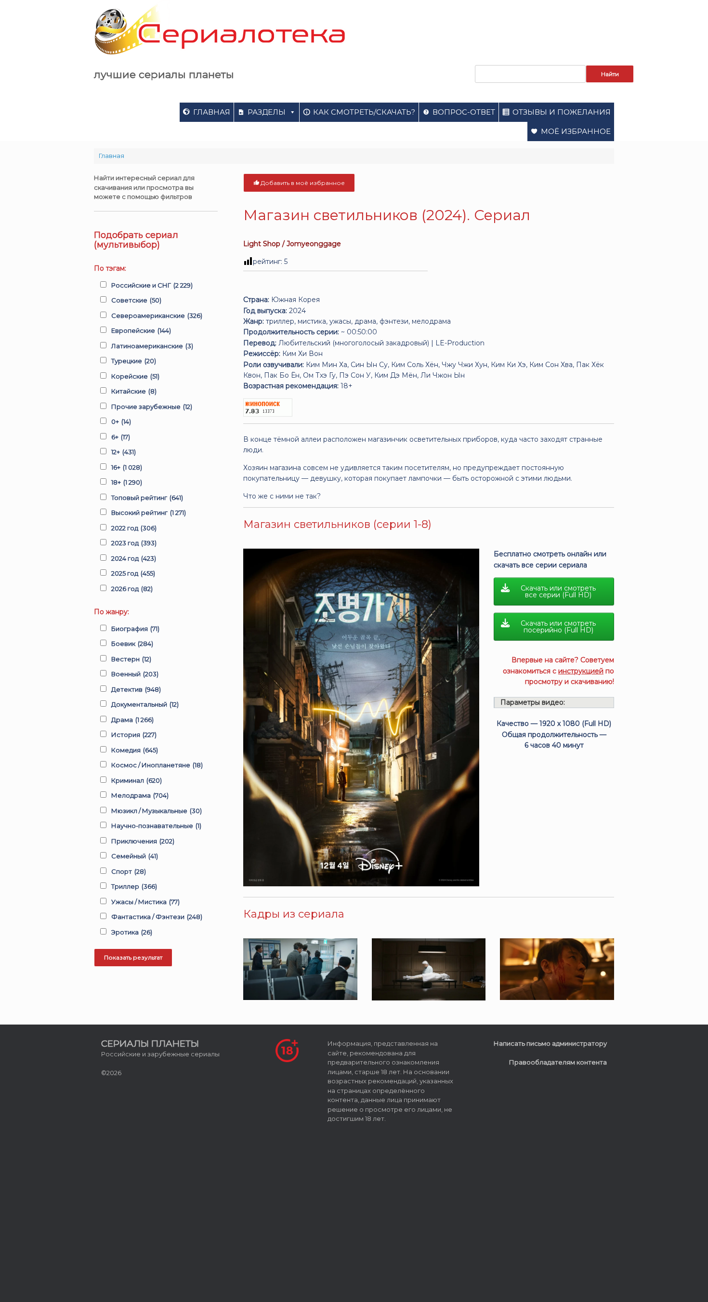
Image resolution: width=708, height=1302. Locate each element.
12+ (123, 452)
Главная (211, 112)
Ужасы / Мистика (145, 902)
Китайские (134, 391)
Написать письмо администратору (550, 1043)
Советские (136, 300)
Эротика (131, 932)
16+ (126, 467)
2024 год (133, 558)
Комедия (134, 750)
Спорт (128, 871)
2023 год (134, 543)
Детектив (136, 689)
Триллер (134, 886)
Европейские (141, 330)
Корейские (135, 376)
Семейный (134, 856)
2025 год (133, 573)
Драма (132, 719)
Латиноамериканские (152, 346)
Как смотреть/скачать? (364, 112)
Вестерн (131, 659)
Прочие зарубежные (151, 406)
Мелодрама (140, 795)
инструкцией (580, 671)
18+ (126, 482)
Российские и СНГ (152, 285)
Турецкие (133, 361)
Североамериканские (156, 315)
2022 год (134, 528)
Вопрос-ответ (464, 112)
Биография (135, 628)
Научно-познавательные (156, 825)
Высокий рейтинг (148, 512)
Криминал (136, 780)
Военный (134, 674)
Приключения (142, 841)
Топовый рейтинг (147, 497)
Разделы (267, 112)
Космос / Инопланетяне (157, 765)
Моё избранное (576, 131)
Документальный (145, 704)
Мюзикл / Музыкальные (156, 811)
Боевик (132, 643)
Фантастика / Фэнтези (156, 917)
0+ (121, 421)
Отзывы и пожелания (561, 112)
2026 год (132, 588)
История (134, 734)
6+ (120, 437)
